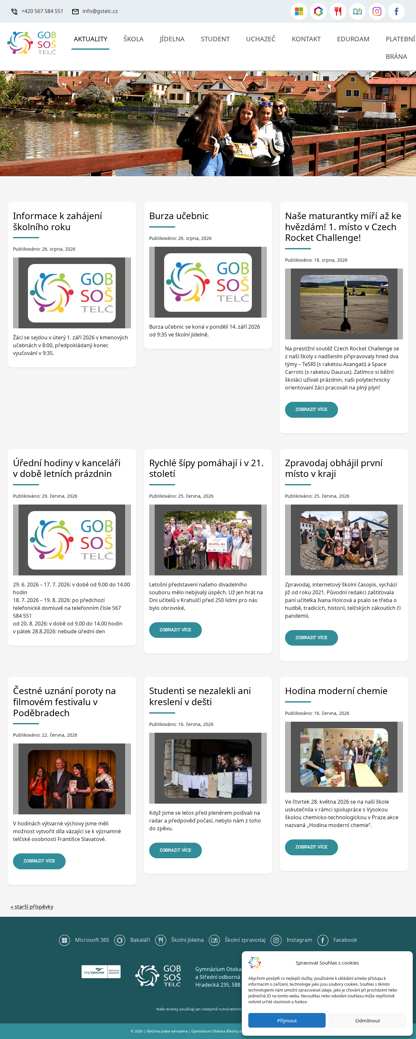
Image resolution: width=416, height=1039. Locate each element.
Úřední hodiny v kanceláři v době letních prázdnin (67, 468)
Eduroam (353, 38)
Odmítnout (367, 1020)
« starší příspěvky (32, 906)
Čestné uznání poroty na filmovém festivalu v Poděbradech (64, 701)
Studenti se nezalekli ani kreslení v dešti (200, 696)
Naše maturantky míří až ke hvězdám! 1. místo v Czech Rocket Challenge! (343, 226)
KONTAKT (306, 38)
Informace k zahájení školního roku (57, 221)
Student (215, 38)
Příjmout (287, 1020)
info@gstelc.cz (100, 11)
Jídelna (172, 38)
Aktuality (90, 38)
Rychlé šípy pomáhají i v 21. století (206, 468)
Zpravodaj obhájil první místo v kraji (334, 468)
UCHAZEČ (261, 38)
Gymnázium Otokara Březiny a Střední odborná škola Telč (238, 1031)
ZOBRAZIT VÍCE (311, 409)
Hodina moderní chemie (336, 690)
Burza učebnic (179, 215)
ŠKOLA (134, 38)
